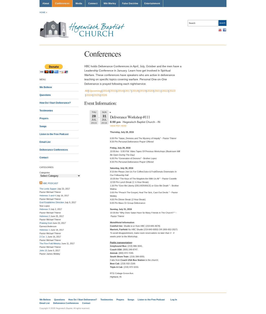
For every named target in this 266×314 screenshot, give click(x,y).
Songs (43, 126)
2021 (157, 90)
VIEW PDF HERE (118, 126)
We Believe (46, 87)
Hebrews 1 (45, 230)
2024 (89, 95)
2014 (106, 90)
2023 (172, 90)
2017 (128, 90)
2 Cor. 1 (43, 237)
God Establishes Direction (52, 202)
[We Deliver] (84, 37)
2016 (120, 90)
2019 (143, 90)
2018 (135, 90)
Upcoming (95, 90)
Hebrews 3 (45, 209)
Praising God (46, 223)
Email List (45, 142)
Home (42, 12)
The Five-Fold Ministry (50, 243)
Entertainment (152, 3)
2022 (165, 90)
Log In (173, 299)
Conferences (62, 3)
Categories (45, 172)
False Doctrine (130, 3)
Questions (45, 95)
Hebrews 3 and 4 (48, 195)
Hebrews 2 (45, 216)
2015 (113, 90)
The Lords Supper (48, 189)
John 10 (43, 250)
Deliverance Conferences (54, 149)
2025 (96, 95)
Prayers (44, 118)
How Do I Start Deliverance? (55, 102)
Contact (44, 157)
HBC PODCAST (50, 183)
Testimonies (46, 110)
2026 (104, 95)
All (86, 90)
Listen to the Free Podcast (54, 134)
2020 (150, 90)
